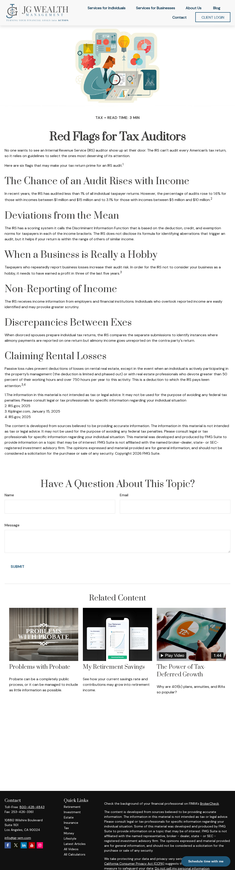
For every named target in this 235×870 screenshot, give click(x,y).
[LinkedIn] (24, 845)
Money (69, 833)
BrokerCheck (209, 803)
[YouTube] (32, 845)
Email (124, 495)
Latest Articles (75, 844)
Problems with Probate (39, 667)
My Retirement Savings (114, 667)
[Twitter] (16, 845)
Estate (69, 817)
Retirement (72, 807)
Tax (66, 828)
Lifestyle (70, 838)
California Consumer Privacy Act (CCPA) (134, 863)
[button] (106, 7)
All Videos (71, 849)
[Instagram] (40, 845)
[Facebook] (8, 845)
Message (12, 525)
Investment (72, 812)
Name (9, 495)
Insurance (71, 823)
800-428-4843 (32, 807)
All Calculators (74, 854)
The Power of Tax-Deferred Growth (181, 670)
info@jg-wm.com (18, 838)
